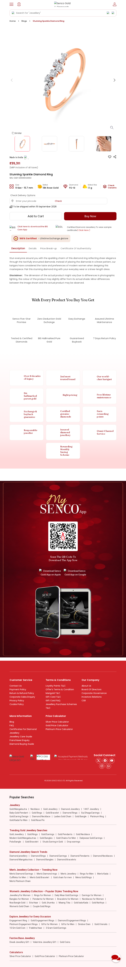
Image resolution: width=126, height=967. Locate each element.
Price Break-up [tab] (48, 248)
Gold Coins (65, 942)
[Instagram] (111, 760)
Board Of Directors (91, 689)
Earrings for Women (91, 895)
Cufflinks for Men (18, 877)
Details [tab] (33, 248)
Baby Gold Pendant (19, 813)
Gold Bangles (46, 838)
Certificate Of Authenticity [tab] (76, 248)
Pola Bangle (16, 841)
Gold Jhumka (48, 902)
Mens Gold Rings (83, 877)
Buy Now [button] (90, 216)
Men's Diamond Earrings (21, 873)
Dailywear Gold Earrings (91, 838)
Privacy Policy (17, 700)
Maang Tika (64, 902)
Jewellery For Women (20, 895)
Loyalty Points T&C (56, 685)
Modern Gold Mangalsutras (23, 838)
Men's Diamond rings (47, 873)
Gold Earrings (47, 834)
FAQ (12, 725)
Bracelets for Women (67, 899)
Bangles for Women (19, 899)
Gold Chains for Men (66, 838)
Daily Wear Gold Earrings (66, 895)
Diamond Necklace (41, 816)
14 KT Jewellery (91, 809)
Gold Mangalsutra (18, 809)
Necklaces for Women (93, 899)
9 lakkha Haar (35, 928)
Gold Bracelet (52, 813)
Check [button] (58, 201)
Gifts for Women (49, 924)
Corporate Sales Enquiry (22, 696)
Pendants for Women (43, 899)
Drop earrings (73, 841)
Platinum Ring (97, 816)
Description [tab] (18, 248)
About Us (86, 685)
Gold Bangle (81, 816)
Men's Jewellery (68, 873)
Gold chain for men (62, 877)
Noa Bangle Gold (17, 902)
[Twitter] (98, 760)
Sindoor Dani (84, 924)
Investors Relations (92, 696)
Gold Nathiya (98, 902)
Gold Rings (37, 813)
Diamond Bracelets (66, 859)
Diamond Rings (70, 813)
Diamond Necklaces (103, 856)
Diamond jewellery (18, 856)
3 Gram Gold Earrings (56, 928)
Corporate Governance (94, 693)
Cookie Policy (17, 704)
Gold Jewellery (50, 809)
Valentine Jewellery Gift (44, 942)
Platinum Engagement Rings (24, 924)
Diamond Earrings (58, 856)
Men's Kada (102, 873)
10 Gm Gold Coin (17, 928)
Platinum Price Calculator (59, 729)
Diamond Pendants (80, 856)
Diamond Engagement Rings (72, 920)
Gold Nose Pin (38, 820)
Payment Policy (18, 689)
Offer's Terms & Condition (60, 689)
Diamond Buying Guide (22, 743)
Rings (24, 21)
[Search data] (13, 13)
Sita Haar (33, 902)
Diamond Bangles (44, 859)
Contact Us (16, 685)
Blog (12, 721)
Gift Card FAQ (53, 700)
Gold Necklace (83, 834)
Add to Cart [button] (36, 216)
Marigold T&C (53, 693)
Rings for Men (87, 873)
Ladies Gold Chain (62, 816)
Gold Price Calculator (57, 725)
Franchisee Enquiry (20, 740)
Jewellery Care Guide (21, 736)
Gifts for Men (67, 924)
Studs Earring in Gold (53, 841)
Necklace (35, 809)
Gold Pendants (65, 834)
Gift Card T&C (53, 696)
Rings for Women (42, 895)
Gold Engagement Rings (42, 920)
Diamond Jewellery (70, 809)
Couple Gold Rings (41, 906)
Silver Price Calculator (57, 721)
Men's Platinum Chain (20, 881)
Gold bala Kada (81, 902)
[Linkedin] (108, 766)
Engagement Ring (18, 920)
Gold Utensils (100, 924)
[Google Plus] (101, 766)
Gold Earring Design (19, 816)
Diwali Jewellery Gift (19, 942)
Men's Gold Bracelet (40, 877)
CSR (84, 700)
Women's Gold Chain (19, 906)
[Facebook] (105, 760)
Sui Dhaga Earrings (90, 813)
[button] (11, 4)
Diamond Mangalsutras (21, 859)
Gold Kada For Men (19, 820)
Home (13, 21)
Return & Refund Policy (22, 693)
